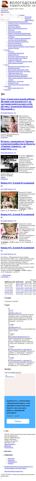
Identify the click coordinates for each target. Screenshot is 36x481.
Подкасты (11, 30)
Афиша (3, 177)
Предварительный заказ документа (19, 71)
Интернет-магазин (14, 68)
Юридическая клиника (15, 45)
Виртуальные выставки (15, 63)
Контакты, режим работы (29, 19)
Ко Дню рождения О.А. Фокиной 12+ (20, 349)
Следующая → (5, 277)
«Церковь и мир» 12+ (15, 313)
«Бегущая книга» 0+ (14, 327)
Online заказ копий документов (18, 74)
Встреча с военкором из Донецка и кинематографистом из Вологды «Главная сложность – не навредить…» (18, 145)
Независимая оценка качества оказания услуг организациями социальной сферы (18, 467)
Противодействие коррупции (13, 471)
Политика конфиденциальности (18, 41)
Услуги (6, 65)
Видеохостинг (8, 447)
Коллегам (7, 89)
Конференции (12, 462)
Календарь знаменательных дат (18, 56)
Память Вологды (13, 55)
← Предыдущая (6, 275)
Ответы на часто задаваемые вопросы (20, 23)
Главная (21, 15)
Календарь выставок (14, 32)
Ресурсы (7, 50)
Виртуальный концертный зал (17, 28)
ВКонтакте (7, 446)
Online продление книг (15, 73)
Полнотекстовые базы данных (17, 58)
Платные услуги (13, 83)
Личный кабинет (13, 25)
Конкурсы (7, 86)
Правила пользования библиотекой (19, 33)
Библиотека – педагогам (15, 81)
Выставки (11, 458)
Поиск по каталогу (15, 14)
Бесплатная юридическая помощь (18, 84)
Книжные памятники (15, 60)
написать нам (5, 12)
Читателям (28, 17)
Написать (18, 421)
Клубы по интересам (14, 43)
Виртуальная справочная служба (18, 70)
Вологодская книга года (15, 88)
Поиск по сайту (6, 14)
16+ (15, 113)
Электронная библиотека (16, 53)
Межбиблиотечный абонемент (17, 76)
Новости (10, 113)
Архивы (7, 372)
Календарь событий (14, 27)
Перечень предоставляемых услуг (18, 66)
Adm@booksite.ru (9, 444)
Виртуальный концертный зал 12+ (19, 336)
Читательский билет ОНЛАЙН (18, 22)
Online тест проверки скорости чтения (20, 61)
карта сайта (4, 10)
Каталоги (11, 51)
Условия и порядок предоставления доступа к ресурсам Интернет (19, 39)
